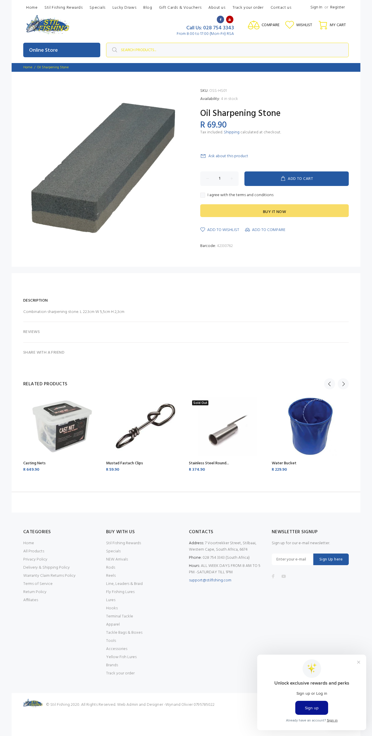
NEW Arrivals (117, 559)
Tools (111, 640)
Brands (112, 665)
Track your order (120, 673)
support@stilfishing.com (210, 580)
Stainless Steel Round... (209, 463)
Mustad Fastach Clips (124, 463)
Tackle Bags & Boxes (124, 632)
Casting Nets (34, 463)
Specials (113, 551)
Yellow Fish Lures (121, 657)
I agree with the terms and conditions (240, 195)
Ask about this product (228, 156)
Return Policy (34, 592)
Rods (110, 567)
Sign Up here (331, 559)
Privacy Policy (35, 559)
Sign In (316, 7)
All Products (33, 551)
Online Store (43, 50)
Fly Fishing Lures (120, 592)
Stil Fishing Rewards (123, 543)
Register (337, 7)
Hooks (112, 608)
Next (343, 383)
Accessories (116, 649)
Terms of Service (38, 584)
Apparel (113, 624)
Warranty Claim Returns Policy (49, 575)
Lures (110, 600)
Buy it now (274, 212)
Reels (111, 575)
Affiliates (30, 600)
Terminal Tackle (119, 616)
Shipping (231, 132)
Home (28, 543)
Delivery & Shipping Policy (46, 567)
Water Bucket (284, 463)
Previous (329, 383)
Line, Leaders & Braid (124, 584)
